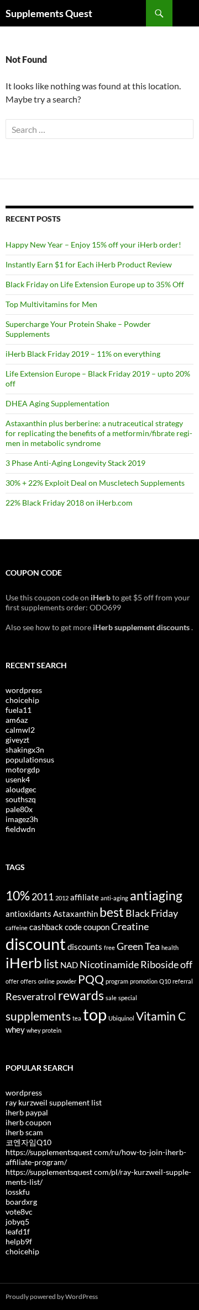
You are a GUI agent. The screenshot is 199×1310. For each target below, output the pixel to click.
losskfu (18, 1191)
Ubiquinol (121, 1018)
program (117, 981)
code (73, 927)
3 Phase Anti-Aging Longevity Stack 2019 (75, 463)
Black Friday (151, 913)
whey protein (44, 1030)
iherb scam (24, 1132)
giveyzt (17, 739)
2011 (43, 896)
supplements (38, 1016)
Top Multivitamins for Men (51, 304)
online (46, 981)
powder (66, 981)
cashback (46, 927)
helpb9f (19, 1241)
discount (36, 943)
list (51, 964)
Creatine (130, 926)
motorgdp (23, 769)
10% (18, 895)
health (170, 947)
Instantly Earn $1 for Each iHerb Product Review (89, 264)
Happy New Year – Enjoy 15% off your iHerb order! (93, 244)
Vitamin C (161, 1016)
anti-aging (114, 897)
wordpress (24, 690)
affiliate (84, 897)
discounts (84, 947)
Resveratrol (31, 996)
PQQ (91, 979)
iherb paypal (27, 1112)
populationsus (30, 759)
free (109, 947)
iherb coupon (28, 1122)
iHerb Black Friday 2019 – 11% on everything (83, 353)
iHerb (24, 962)
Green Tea (138, 946)
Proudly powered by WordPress (52, 1296)
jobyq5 (17, 1221)
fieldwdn (20, 829)
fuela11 (19, 710)
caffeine (17, 927)
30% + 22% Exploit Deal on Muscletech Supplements (95, 482)
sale (111, 997)
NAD (69, 965)
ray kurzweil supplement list (54, 1102)
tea (76, 1018)
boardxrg (21, 1201)
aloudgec (21, 789)
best (112, 912)
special (127, 997)
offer (12, 981)
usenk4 (18, 779)
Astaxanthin (75, 914)
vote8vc (19, 1211)
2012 (62, 897)
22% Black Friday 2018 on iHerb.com (69, 502)
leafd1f (18, 1231)
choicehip (22, 700)
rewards (81, 995)
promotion (144, 981)
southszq (21, 799)
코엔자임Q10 (28, 1142)
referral (182, 981)
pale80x (19, 809)
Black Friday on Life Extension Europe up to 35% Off (95, 284)
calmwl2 (20, 729)
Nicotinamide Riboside (129, 964)
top (95, 1014)
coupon (96, 927)
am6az (17, 719)
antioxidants (28, 914)
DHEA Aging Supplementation (57, 403)
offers (28, 981)
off (186, 964)
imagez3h (22, 819)
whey (15, 1029)
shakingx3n (25, 749)
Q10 (165, 981)
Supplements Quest (49, 13)
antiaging (156, 895)
